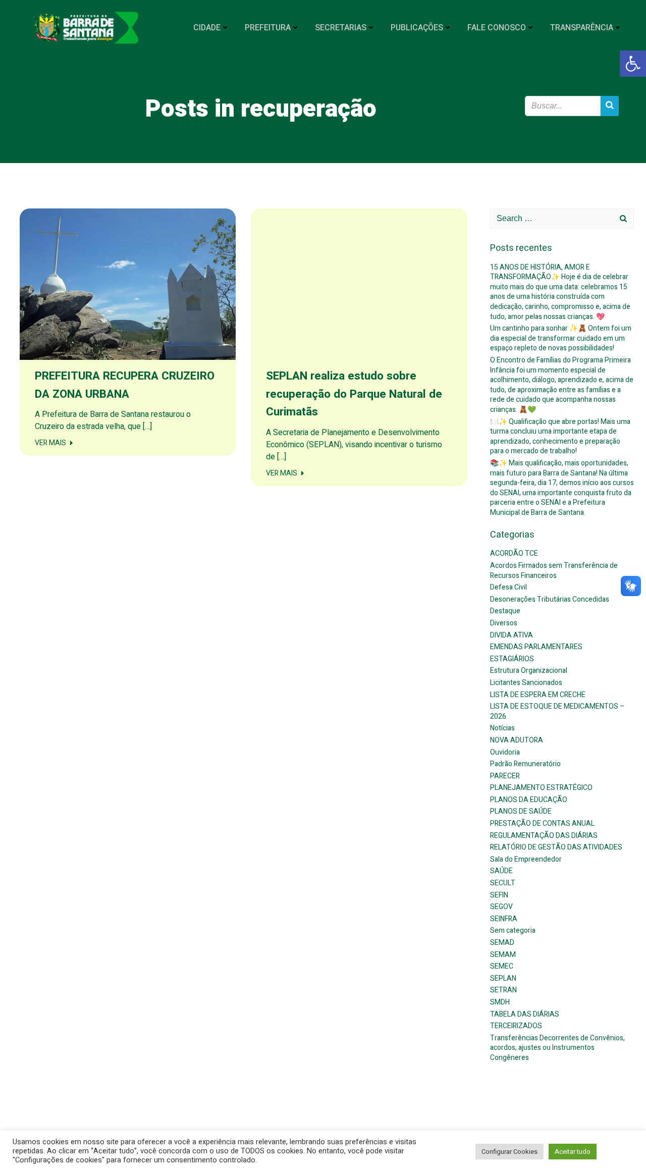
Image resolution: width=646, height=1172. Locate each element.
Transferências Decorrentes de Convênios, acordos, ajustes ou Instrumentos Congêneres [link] (557, 1048)
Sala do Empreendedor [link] (526, 859)
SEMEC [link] (501, 966)
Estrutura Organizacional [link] (528, 670)
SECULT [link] (502, 883)
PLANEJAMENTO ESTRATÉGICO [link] (541, 787)
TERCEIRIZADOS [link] (516, 1026)
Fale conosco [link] (496, 28)
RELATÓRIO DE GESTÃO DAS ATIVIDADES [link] (556, 847)
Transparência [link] (581, 28)
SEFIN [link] (499, 895)
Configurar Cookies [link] (509, 1151)
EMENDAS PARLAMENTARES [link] (536, 647)
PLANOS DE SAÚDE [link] (521, 811)
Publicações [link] (417, 28)
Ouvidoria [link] (505, 752)
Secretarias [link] (340, 28)
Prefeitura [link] (268, 28)
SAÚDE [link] (501, 871)
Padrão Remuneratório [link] (525, 764)
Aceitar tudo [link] (572, 1151)
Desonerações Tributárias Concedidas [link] (549, 599)
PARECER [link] (505, 776)
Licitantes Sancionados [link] (526, 682)
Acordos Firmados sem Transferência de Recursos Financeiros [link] (554, 570)
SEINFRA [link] (503, 919)
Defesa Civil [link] (508, 587)
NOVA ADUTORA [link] (516, 740)
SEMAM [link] (503, 954)
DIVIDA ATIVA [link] (511, 635)
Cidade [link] (207, 28)
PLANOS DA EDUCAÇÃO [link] (528, 799)
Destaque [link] (505, 611)
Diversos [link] (503, 623)
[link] (633, 63)
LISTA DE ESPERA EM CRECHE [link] (537, 694)
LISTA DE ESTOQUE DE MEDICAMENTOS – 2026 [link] (557, 711)
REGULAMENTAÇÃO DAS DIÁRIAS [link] (544, 835)
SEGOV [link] (501, 906)
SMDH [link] (500, 1002)
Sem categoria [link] (512, 930)
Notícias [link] (502, 728)
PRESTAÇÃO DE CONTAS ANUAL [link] (542, 823)
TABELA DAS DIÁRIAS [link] (524, 1014)
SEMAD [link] (502, 942)
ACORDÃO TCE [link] (514, 553)
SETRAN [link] (503, 990)
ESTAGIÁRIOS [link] (512, 659)
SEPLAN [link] (503, 978)
